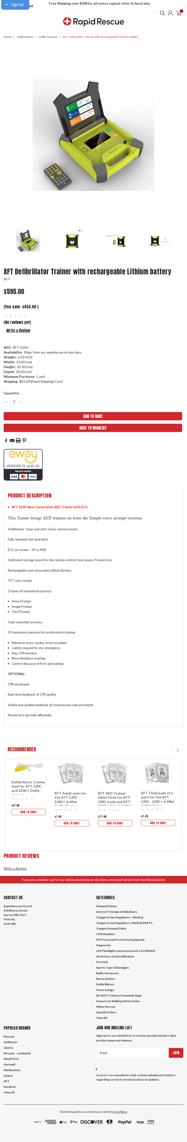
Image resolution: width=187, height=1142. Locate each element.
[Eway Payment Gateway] (23, 464)
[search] (161, 13)
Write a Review (18, 330)
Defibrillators (25, 37)
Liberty (8, 1047)
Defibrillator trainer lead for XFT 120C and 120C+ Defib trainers (28, 788)
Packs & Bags (105, 990)
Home (8, 37)
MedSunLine (12, 1070)
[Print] (18, 440)
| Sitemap (94, 1112)
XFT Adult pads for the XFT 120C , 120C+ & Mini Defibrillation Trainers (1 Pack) (71, 801)
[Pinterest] (24, 440)
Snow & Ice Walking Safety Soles (118, 1001)
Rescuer (9, 1036)
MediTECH (11, 1059)
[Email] (12, 440)
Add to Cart (28, 812)
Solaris (8, 1075)
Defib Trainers (48, 37)
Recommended (22, 749)
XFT (7, 279)
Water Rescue (105, 1006)
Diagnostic (103, 945)
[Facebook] (6, 440)
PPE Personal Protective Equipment (120, 939)
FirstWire (120, 1112)
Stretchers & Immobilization (115, 956)
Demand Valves (106, 906)
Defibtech (10, 1042)
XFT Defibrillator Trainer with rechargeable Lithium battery (100, 37)
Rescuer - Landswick (17, 1053)
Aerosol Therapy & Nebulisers (116, 912)
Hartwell (9, 1064)
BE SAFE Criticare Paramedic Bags (119, 995)
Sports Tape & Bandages (112, 967)
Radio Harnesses (107, 973)
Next (178, 135)
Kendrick (10, 1087)
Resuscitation (105, 979)
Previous (8, 135)
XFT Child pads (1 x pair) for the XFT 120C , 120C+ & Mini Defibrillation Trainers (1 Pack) (157, 801)
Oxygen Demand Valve (111, 928)
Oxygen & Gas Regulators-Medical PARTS (124, 923)
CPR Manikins (105, 934)
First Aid (102, 962)
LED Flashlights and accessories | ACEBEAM (125, 951)
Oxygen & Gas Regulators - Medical (119, 917)
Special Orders (106, 1012)
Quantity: (11, 393)
